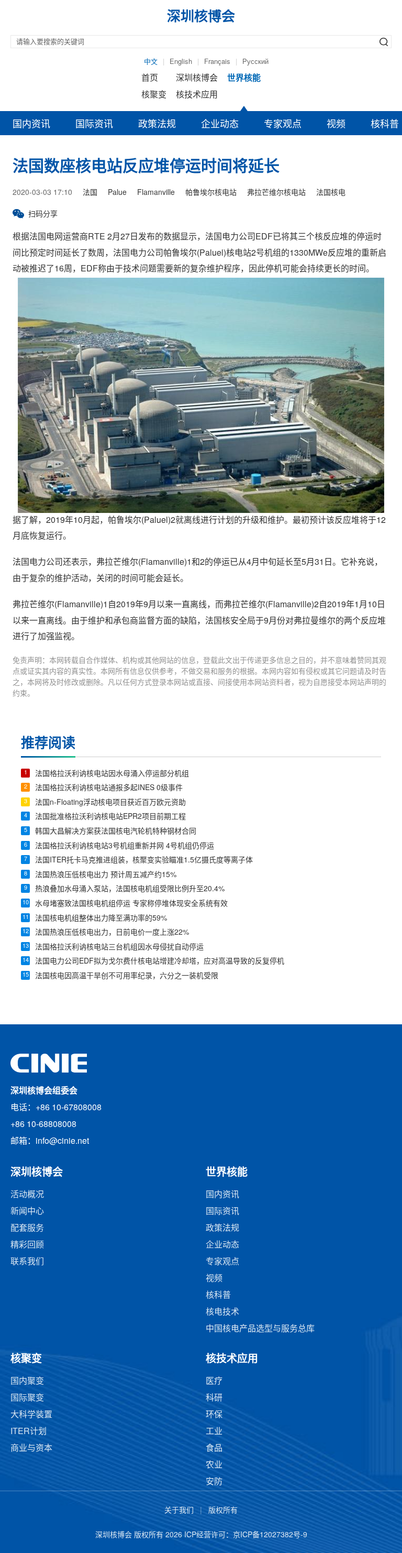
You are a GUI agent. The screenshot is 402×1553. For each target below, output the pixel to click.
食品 (214, 1448)
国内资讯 (31, 124)
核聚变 (153, 95)
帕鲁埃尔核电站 (211, 193)
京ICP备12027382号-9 (270, 1535)
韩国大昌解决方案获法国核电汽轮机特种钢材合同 (115, 832)
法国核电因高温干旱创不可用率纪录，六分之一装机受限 (126, 976)
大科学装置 (31, 1414)
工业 (214, 1431)
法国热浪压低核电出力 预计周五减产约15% (105, 875)
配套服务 (27, 1228)
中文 (151, 61)
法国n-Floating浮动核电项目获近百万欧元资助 (110, 803)
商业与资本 (31, 1448)
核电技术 (222, 1312)
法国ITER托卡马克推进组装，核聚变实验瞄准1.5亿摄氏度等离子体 (144, 861)
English (181, 61)
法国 (90, 193)
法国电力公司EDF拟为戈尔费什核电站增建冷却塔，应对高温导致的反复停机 (159, 962)
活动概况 (27, 1194)
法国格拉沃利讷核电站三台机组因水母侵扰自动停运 (119, 948)
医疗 (214, 1381)
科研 (214, 1398)
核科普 (218, 1295)
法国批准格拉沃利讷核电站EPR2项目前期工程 (110, 817)
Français (217, 61)
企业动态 (220, 124)
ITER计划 (28, 1431)
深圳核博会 (197, 78)
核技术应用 (197, 95)
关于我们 (179, 1511)
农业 (214, 1465)
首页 (149, 78)
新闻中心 (27, 1211)
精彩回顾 (27, 1245)
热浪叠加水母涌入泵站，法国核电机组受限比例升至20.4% (130, 889)
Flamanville (156, 193)
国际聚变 (27, 1398)
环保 (214, 1414)
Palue (117, 193)
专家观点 (283, 124)
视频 (336, 124)
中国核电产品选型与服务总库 (260, 1329)
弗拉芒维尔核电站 (276, 193)
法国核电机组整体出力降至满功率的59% (101, 919)
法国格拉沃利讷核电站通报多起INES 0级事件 (109, 788)
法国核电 (330, 193)
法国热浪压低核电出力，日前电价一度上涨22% (112, 933)
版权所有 (223, 1511)
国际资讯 (94, 124)
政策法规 (157, 124)
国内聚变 (27, 1381)
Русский (255, 61)
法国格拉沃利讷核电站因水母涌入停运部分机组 (112, 774)
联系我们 (27, 1261)
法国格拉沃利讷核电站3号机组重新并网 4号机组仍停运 (124, 846)
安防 (214, 1482)
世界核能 (244, 78)
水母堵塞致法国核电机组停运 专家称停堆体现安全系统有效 (131, 904)
